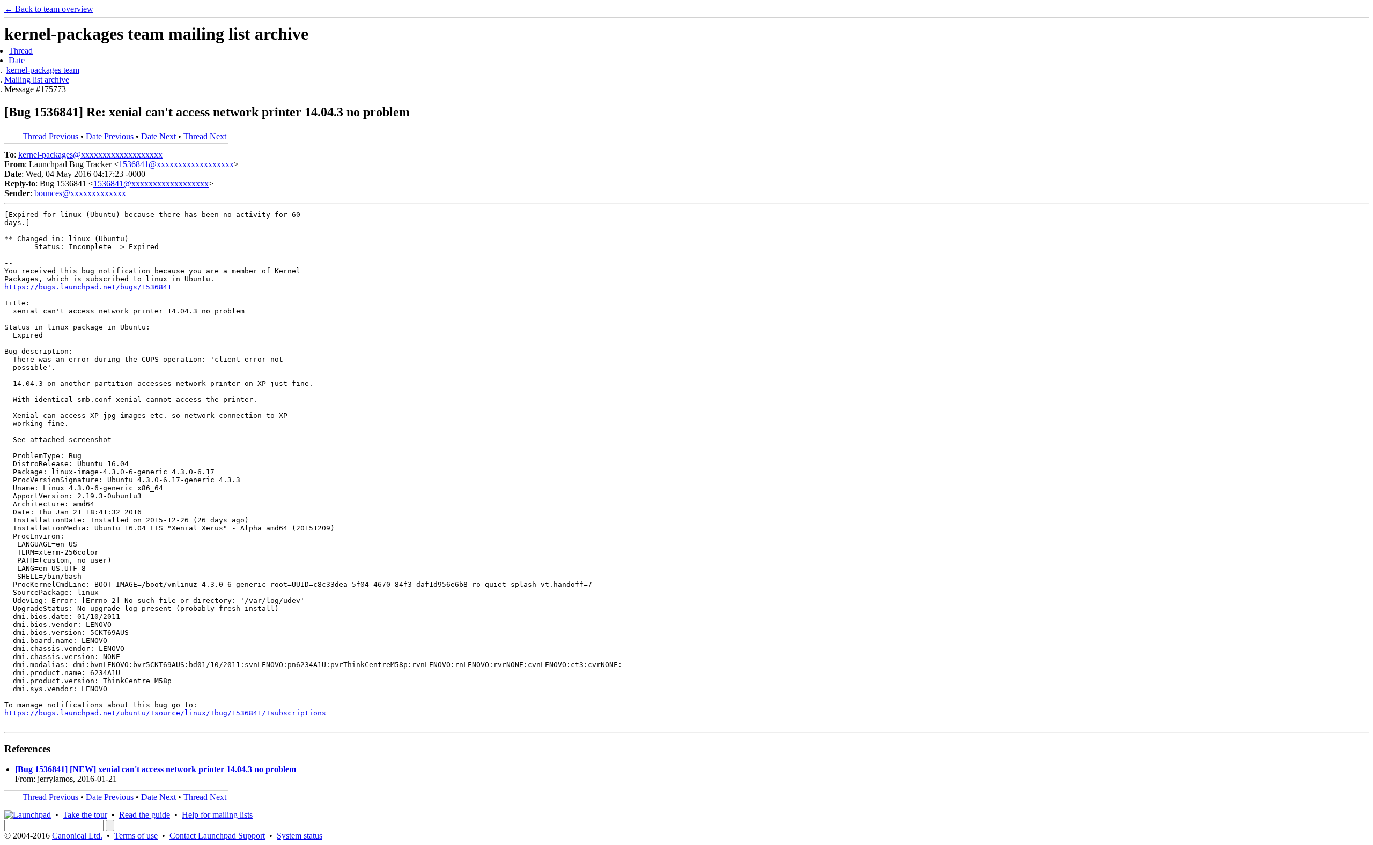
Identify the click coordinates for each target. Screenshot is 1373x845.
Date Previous (110, 136)
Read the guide (144, 814)
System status (299, 835)
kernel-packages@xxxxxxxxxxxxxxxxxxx (90, 154)
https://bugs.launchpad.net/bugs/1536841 (88, 287)
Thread (21, 50)
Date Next (158, 136)
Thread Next (204, 136)
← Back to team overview (48, 8)
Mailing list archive (36, 79)
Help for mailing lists (217, 814)
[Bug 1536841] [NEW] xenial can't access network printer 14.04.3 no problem (155, 769)
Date (17, 60)
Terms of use (136, 835)
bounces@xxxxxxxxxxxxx (80, 193)
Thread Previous (50, 136)
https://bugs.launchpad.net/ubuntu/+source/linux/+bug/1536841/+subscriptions (165, 713)
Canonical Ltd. (77, 835)
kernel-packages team (42, 69)
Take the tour (85, 814)
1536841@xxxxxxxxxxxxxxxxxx (176, 164)
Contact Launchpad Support (217, 835)
